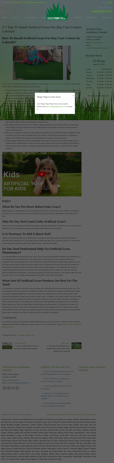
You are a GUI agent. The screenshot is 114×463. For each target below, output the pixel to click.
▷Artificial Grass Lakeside (57, 11)
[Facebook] (103, 2)
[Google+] (106, 2)
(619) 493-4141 (15, 2)
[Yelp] (108, 2)
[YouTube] (111, 2)
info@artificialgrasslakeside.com (35, 2)
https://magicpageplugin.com (55, 106)
